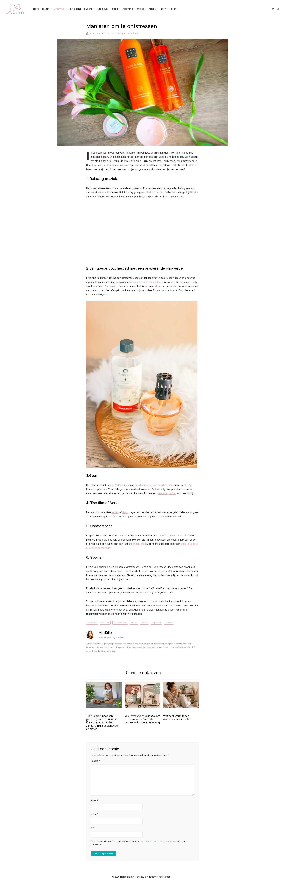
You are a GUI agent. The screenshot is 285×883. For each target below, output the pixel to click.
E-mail (94, 814)
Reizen (152, 9)
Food (115, 9)
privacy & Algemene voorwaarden (153, 876)
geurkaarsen (142, 485)
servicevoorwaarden (169, 841)
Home (36, 9)
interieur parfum (167, 493)
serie (145, 622)
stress (169, 622)
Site (93, 827)
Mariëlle (94, 33)
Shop (173, 9)
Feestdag (127, 9)
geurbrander (165, 485)
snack (136, 543)
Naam (94, 800)
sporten (157, 622)
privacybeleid (150, 841)
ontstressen (120, 622)
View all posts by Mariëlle (111, 637)
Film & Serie (74, 9)
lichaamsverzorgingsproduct (145, 281)
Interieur (102, 9)
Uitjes (140, 9)
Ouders (88, 9)
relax (134, 622)
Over (163, 9)
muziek (105, 622)
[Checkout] (272, 9)
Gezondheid (132, 33)
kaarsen (93, 622)
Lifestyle (59, 9)
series (115, 512)
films (125, 512)
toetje (144, 543)
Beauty (45, 9)
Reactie (95, 761)
